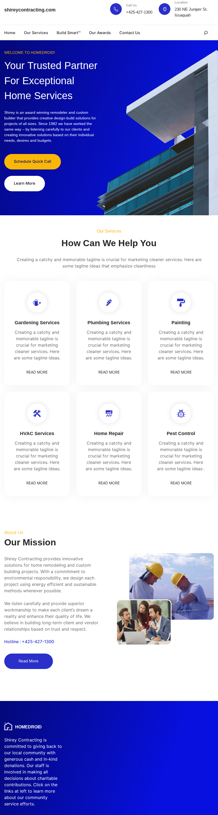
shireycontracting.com (30, 10)
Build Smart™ (69, 32)
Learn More (24, 183)
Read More (29, 661)
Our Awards (100, 32)
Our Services (36, 32)
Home (9, 32)
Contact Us (129, 32)
